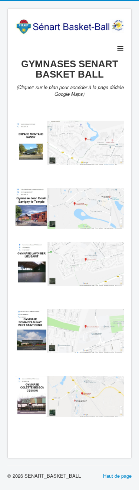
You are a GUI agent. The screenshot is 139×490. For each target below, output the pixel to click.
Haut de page (117, 475)
